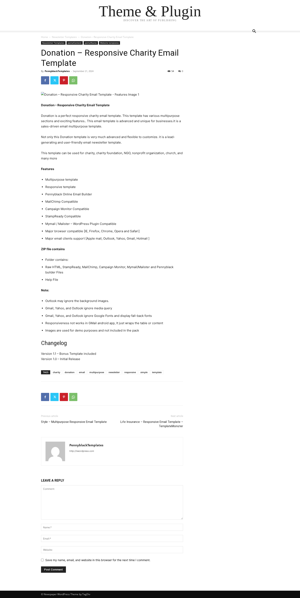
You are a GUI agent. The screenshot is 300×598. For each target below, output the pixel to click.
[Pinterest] (64, 80)
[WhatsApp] (73, 80)
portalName (91, 42)
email (82, 372)
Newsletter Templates (64, 37)
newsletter (114, 372)
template (157, 372)
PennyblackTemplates (57, 71)
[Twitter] (54, 80)
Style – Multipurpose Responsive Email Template (74, 422)
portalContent (74, 42)
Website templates (109, 42)
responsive (130, 372)
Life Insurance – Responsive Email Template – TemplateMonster (151, 424)
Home (44, 37)
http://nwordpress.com (81, 451)
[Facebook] (45, 80)
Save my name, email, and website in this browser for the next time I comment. (97, 560)
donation (69, 372)
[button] (254, 32)
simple (144, 372)
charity (56, 372)
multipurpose (96, 372)
